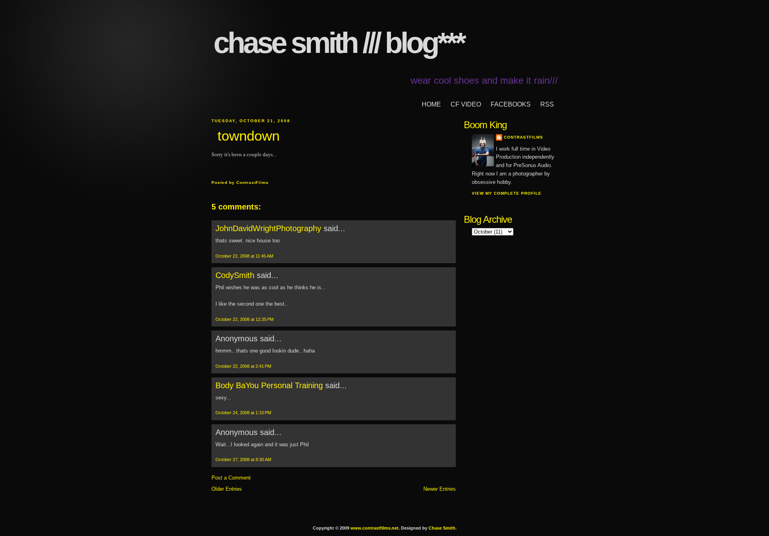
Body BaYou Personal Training (269, 385)
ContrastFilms (523, 137)
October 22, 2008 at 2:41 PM (243, 366)
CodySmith (234, 275)
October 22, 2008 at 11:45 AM (244, 256)
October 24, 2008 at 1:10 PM (243, 412)
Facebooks (511, 104)
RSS (547, 104)
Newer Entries (439, 489)
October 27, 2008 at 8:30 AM (243, 459)
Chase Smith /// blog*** (338, 42)
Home (431, 104)
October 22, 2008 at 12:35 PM (244, 319)
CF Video (466, 104)
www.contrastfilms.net (374, 528)
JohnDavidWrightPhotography (268, 228)
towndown (248, 136)
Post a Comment (231, 478)
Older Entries (226, 489)
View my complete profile (507, 193)
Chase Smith (442, 528)
